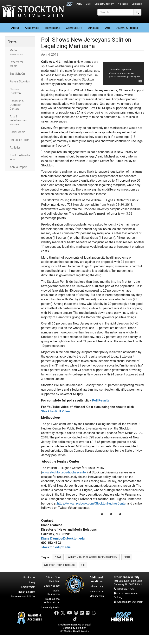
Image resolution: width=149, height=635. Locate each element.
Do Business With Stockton (52, 600)
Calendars (137, 4)
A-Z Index (123, 4)
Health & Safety (26, 591)
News (12, 41)
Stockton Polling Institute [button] (59, 564)
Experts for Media (16, 63)
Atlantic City (96, 586)
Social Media (17, 132)
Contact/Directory (104, 4)
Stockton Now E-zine (20, 157)
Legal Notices (52, 585)
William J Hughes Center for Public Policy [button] (92, 556)
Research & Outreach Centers (17, 104)
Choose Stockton (15, 91)
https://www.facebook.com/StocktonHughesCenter (91, 503)
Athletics (93, 28)
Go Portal (69, 3)
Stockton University (33, 11)
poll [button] (83, 564)
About (15, 28)
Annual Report (18, 167)
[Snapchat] (94, 613)
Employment (28, 586)
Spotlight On (17, 73)
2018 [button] (127, 556)
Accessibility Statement (130, 601)
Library (31, 582)
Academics (32, 28)
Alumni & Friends (127, 28)
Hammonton (97, 591)
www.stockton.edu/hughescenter (64, 472)
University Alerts (51, 607)
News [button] (58, 556)
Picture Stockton (20, 81)
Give (88, 4)
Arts (108, 28)
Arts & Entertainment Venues (19, 120)
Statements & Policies (23, 596)
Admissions (52, 28)
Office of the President (53, 579)
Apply (79, 4)
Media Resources (16, 52)
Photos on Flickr (19, 139)
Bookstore (29, 577)
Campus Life (74, 28)
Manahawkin (97, 596)
